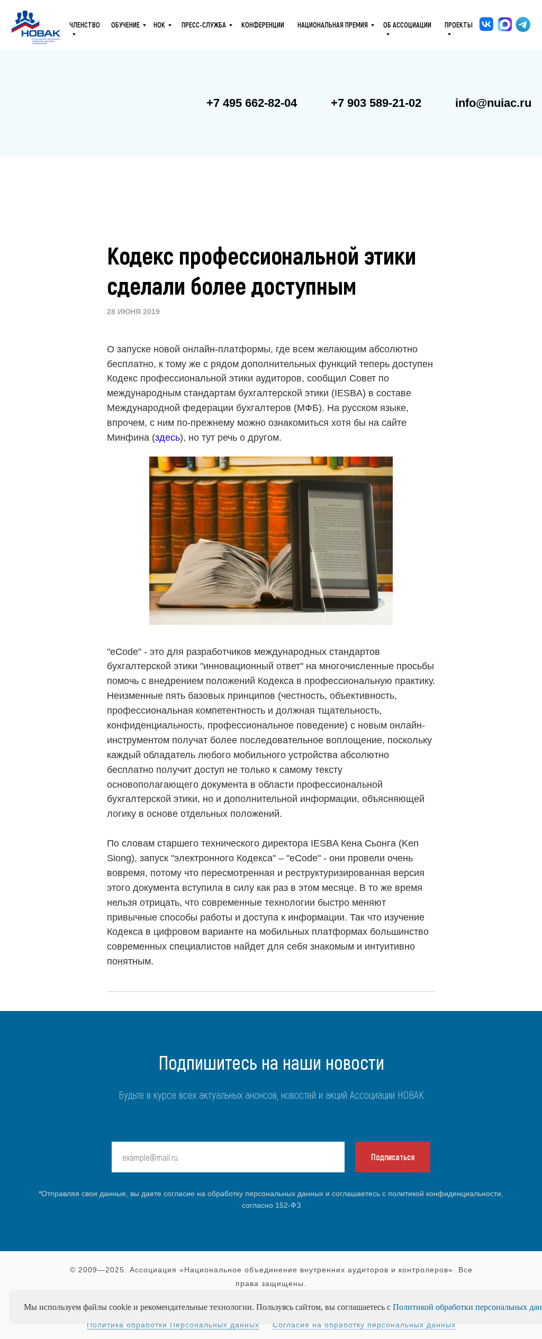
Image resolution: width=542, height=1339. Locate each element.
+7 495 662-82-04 (251, 103)
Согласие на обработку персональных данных (364, 1324)
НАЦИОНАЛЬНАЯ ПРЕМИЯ (332, 24)
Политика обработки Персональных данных (173, 1324)
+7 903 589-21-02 (376, 103)
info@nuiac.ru (493, 103)
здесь (167, 437)
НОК (159, 24)
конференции (262, 24)
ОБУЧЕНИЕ (125, 24)
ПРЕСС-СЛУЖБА (204, 24)
